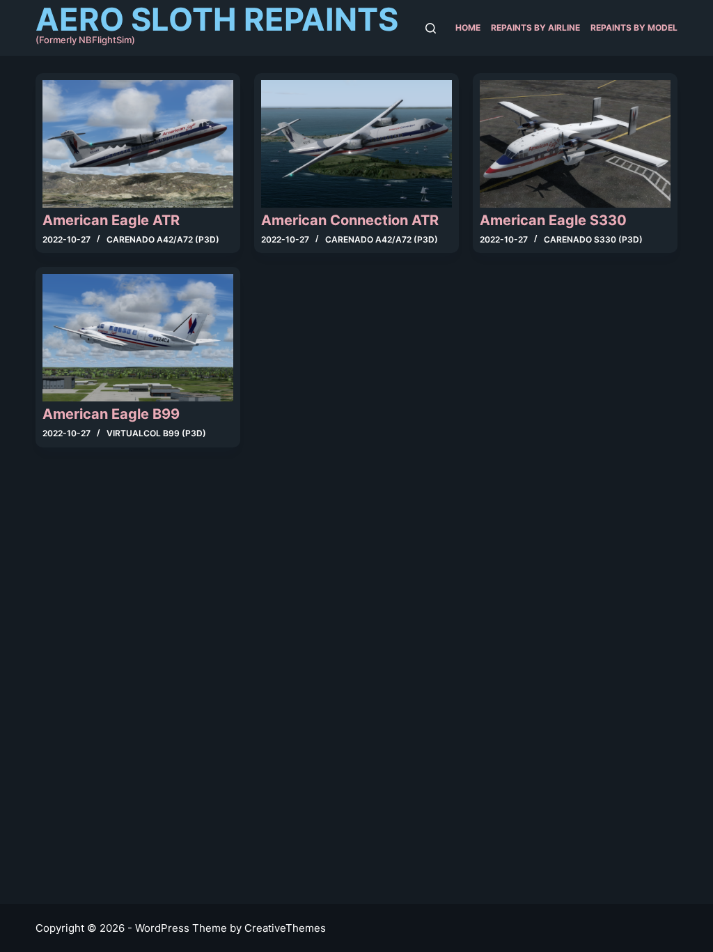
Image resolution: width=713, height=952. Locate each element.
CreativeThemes (285, 928)
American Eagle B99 (111, 414)
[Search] (430, 28)
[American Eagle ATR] (137, 144)
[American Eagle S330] (575, 144)
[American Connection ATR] (356, 144)
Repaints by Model (633, 27)
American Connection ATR (350, 220)
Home (467, 27)
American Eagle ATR (111, 220)
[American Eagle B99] (137, 337)
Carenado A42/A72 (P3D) (163, 239)
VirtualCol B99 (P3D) (156, 433)
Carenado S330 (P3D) (593, 239)
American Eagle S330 (553, 220)
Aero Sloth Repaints (217, 19)
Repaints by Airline (535, 27)
